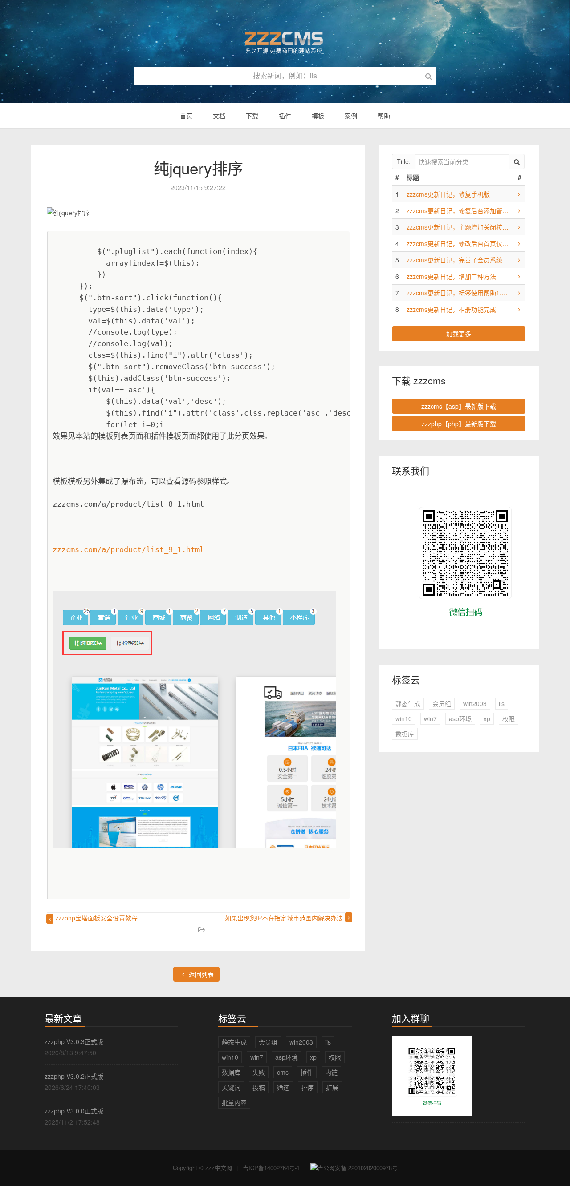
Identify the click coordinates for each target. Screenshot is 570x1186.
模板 (318, 115)
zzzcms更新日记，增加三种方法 (451, 276)
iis (502, 703)
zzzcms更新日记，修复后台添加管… (458, 210)
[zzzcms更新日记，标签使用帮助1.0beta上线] (519, 292)
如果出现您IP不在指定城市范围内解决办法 (284, 917)
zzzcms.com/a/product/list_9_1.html (128, 549)
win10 (403, 718)
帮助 (384, 115)
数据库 (404, 733)
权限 (508, 718)
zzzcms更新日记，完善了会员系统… (458, 259)
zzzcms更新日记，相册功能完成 (451, 309)
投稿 (258, 1087)
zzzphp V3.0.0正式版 (74, 1110)
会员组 (441, 703)
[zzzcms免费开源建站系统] (285, 38)
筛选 (283, 1087)
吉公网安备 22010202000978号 (358, 1167)
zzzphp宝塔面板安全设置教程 (96, 917)
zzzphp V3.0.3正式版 (74, 1041)
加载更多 (458, 333)
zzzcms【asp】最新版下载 (458, 406)
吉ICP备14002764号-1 (271, 1167)
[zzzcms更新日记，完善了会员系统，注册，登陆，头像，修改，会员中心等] (519, 259)
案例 (351, 115)
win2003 (475, 703)
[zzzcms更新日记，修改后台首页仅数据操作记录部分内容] (519, 243)
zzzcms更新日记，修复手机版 (448, 194)
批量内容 (234, 1102)
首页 (186, 115)
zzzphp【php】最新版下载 (459, 423)
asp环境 (460, 718)
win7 (430, 718)
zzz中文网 (218, 1167)
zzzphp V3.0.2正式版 (74, 1076)
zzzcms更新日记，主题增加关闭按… (458, 226)
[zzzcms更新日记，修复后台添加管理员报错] (519, 210)
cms (283, 1072)
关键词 (231, 1087)
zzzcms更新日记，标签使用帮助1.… (457, 292)
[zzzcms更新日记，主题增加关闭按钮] (519, 226)
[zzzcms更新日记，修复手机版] (519, 194)
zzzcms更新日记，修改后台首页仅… (458, 243)
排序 (307, 1087)
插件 (285, 115)
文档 (219, 115)
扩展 (332, 1087)
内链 (331, 1072)
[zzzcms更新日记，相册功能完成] (519, 309)
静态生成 (407, 703)
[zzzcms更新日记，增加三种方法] (519, 276)
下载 (252, 115)
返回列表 (200, 974)
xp (487, 718)
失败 (258, 1072)
